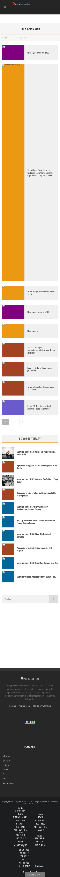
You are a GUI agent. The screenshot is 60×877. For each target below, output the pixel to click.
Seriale (6, 760)
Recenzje (20, 826)
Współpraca (24, 705)
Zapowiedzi (39, 844)
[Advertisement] (30, 635)
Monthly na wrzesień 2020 (38, 311)
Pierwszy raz (20, 817)
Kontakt (12, 705)
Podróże (24, 856)
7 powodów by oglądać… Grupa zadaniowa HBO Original (34, 549)
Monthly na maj (33, 330)
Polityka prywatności (41, 705)
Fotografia (24, 865)
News (20, 813)
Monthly (24, 852)
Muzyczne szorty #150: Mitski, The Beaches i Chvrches (34, 535)
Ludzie (24, 859)
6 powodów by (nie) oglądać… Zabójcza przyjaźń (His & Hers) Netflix (36, 494)
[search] (53, 599)
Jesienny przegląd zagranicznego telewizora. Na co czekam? (41, 350)
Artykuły (20, 810)
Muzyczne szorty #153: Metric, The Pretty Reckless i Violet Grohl (36, 453)
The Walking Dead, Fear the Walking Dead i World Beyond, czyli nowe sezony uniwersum (40, 172)
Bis (4, 778)
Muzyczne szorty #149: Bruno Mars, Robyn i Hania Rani (37, 562)
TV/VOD (40, 829)
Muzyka (6, 756)
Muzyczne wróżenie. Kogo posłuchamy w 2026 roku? (36, 576)
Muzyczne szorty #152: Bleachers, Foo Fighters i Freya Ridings (37, 480)
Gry (4, 774)
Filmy (5, 769)
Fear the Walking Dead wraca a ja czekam (40, 369)
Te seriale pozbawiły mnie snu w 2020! (41, 293)
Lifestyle (24, 849)
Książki (6, 765)
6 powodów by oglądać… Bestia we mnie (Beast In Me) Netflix (37, 467)
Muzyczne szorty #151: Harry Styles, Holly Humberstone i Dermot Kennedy (32, 508)
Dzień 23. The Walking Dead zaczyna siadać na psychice (39, 407)
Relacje (20, 823)
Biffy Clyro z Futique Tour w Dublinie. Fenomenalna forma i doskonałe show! (36, 521)
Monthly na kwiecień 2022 (38, 52)
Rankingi (20, 820)
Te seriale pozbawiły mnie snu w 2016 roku (41, 388)
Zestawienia (20, 829)
